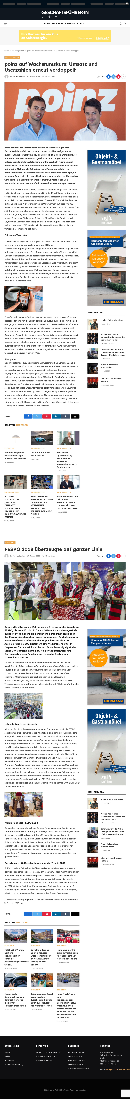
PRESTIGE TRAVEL (44, 1060)
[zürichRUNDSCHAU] (65, 14)
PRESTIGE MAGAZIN (45, 1056)
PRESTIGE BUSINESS (77, 1052)
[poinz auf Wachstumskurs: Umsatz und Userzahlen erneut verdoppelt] (65, 111)
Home (47, 23)
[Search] (125, 24)
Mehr (79, 23)
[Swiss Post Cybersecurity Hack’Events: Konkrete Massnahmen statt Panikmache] (68, 438)
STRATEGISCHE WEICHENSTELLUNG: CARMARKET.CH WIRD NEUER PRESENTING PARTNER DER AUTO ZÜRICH (42, 505)
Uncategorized (12, 57)
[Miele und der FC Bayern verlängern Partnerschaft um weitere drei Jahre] (68, 936)
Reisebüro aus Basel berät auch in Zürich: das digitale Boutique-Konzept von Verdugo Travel (42, 1000)
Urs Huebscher (18, 76)
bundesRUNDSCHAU (77, 1064)
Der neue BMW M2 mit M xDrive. (40, 454)
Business (70, 23)
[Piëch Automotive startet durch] (92, 368)
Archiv (7, 1056)
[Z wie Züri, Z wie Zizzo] (92, 324)
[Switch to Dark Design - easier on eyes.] (120, 23)
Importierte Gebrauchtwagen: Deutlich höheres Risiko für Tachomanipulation (15, 1000)
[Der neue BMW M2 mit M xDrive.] (42, 438)
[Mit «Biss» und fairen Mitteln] (92, 382)
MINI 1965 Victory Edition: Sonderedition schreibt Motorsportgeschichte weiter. (15, 957)
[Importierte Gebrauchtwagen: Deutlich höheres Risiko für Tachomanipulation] (15, 980)
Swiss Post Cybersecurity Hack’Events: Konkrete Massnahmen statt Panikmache (67, 460)
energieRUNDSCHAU (77, 1060)
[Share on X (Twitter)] (113, 76)
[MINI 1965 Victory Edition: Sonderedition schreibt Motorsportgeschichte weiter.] (15, 936)
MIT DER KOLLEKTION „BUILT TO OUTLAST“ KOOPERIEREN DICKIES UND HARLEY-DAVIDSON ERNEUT (15, 506)
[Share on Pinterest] (118, 76)
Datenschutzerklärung (13, 1064)
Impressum (9, 1060)
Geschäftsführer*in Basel (78, 1068)
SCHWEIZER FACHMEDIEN (48, 1052)
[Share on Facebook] (108, 76)
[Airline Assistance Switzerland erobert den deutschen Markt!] (92, 338)
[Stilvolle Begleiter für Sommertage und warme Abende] (15, 438)
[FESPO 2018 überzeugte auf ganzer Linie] (65, 591)
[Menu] (5, 24)
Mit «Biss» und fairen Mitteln (111, 380)
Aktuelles (9, 448)
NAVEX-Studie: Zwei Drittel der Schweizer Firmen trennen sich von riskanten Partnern (67, 502)
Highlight (57, 23)
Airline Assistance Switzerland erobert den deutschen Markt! (113, 337)
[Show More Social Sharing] (123, 76)
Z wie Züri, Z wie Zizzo (112, 320)
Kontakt (7, 1052)
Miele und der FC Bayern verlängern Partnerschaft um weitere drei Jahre (67, 954)
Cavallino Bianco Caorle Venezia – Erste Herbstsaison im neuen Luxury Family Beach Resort (41, 957)
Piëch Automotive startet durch (109, 365)
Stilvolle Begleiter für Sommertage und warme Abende (15, 455)
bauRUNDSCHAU (75, 1056)
